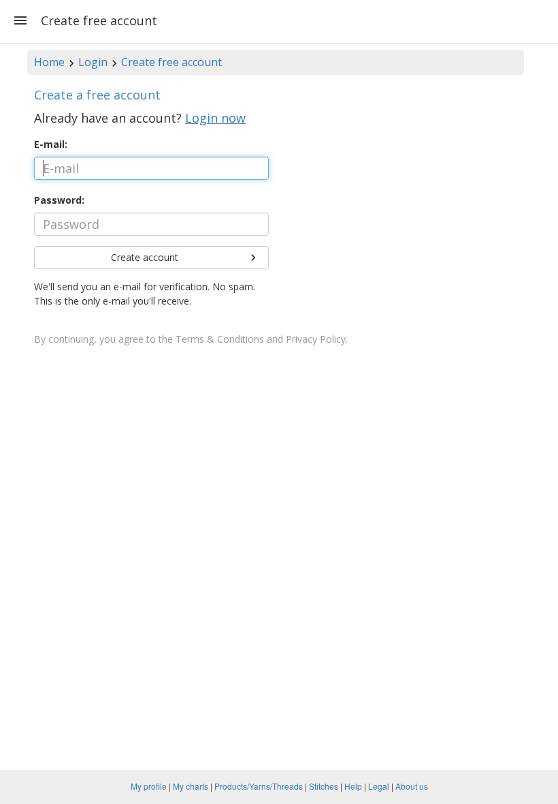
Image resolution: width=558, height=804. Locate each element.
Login (93, 62)
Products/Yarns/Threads (258, 786)
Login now (215, 118)
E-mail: (50, 144)
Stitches (323, 786)
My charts (190, 786)
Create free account (171, 62)
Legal (378, 786)
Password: (59, 200)
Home (49, 62)
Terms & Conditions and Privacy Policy (261, 339)
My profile (149, 786)
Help (353, 786)
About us (411, 786)
